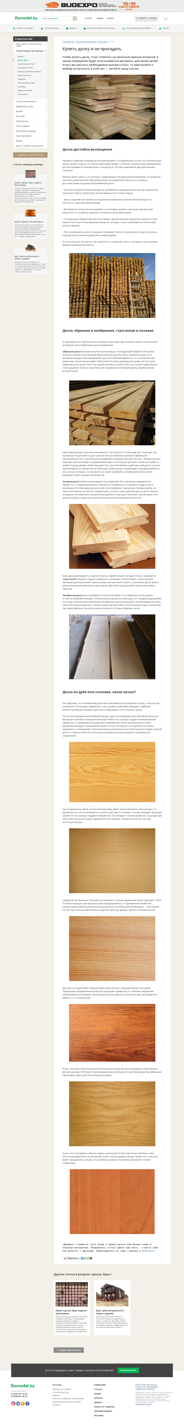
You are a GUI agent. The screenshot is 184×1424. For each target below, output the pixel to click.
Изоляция (22, 87)
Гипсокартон (23, 94)
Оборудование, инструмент (138, 28)
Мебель (73, 28)
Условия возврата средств (143, 1404)
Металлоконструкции (26, 131)
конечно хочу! (128, 1370)
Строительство (51, 28)
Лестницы (20, 116)
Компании (99, 1385)
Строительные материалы (29, 51)
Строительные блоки (26, 64)
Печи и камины (22, 126)
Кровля (19, 111)
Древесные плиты (25, 90)
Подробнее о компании (145, 1389)
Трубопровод (22, 121)
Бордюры (21, 79)
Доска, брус (23, 60)
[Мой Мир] (90, 1257)
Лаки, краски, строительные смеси (29, 45)
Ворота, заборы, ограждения (29, 145)
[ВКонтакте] (82, 1257)
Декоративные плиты (26, 83)
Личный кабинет (103, 1411)
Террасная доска (24, 75)
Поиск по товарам (104, 1407)
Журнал (110, 18)
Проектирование (23, 136)
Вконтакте (148, 1251)
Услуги (166, 28)
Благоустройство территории (100, 28)
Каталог (88, 18)
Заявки (98, 1402)
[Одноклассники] (88, 1257)
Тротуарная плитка (25, 68)
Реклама (98, 1416)
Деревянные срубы (24, 106)
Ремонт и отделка (25, 28)
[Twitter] (85, 1257)
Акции (97, 1394)
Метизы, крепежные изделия (29, 71)
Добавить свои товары (30, 155)
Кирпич (21, 56)
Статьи (98, 1389)
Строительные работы (26, 101)
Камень (19, 140)
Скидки (99, 18)
